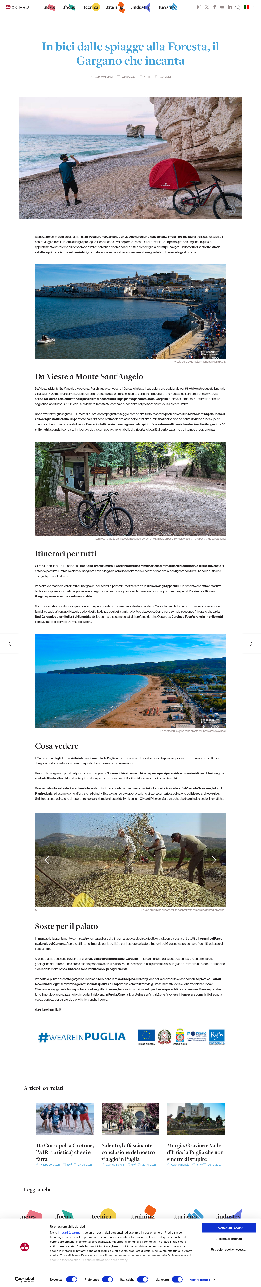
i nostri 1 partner (70, 1232)
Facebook (214, 7)
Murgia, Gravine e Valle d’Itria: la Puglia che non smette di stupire (195, 1152)
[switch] (107, 1279)
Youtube (222, 7)
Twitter (207, 7)
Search (237, 7)
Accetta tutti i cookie (229, 1228)
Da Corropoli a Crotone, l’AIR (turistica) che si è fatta (65, 1152)
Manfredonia (44, 793)
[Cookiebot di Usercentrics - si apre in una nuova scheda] (24, 1279)
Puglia (79, 242)
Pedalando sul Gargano (186, 394)
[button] (214, 860)
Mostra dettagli (200, 1279)
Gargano (112, 237)
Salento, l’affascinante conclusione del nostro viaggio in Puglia (128, 1152)
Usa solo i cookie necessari (229, 1249)
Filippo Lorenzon (50, 1164)
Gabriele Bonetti (104, 76)
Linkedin (230, 7)
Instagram (199, 7)
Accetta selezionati (229, 1238)
